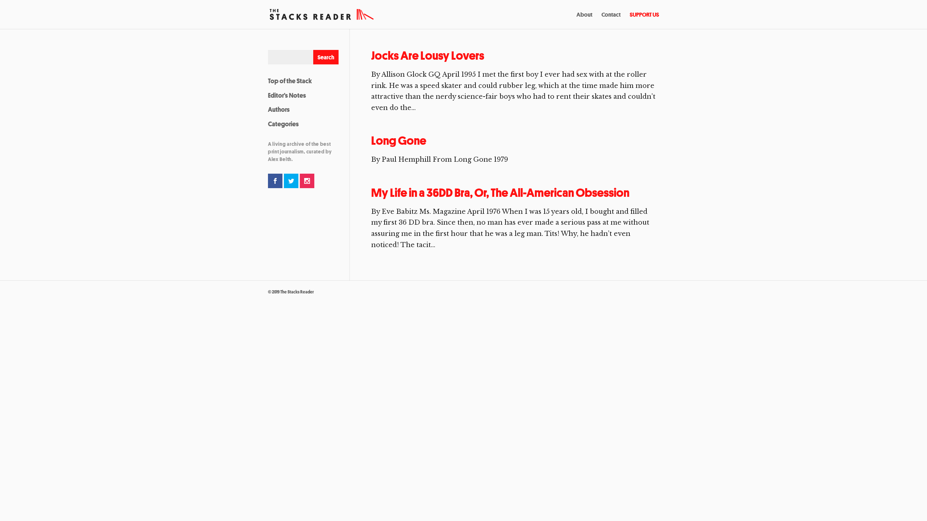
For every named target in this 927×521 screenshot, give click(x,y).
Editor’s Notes (287, 95)
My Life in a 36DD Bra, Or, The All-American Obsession (500, 192)
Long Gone (398, 140)
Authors (279, 109)
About (584, 15)
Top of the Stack (290, 80)
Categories (283, 123)
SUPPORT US (644, 15)
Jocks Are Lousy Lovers (427, 55)
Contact (611, 15)
